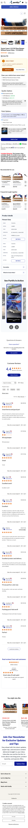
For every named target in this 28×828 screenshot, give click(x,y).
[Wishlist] (22, 2)
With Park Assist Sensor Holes (10, 80)
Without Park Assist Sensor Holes (11, 77)
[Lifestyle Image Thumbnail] (11, 42)
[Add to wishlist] (24, 13)
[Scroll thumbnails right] (26, 42)
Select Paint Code (7, 122)
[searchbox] (8, 382)
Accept (13, 816)
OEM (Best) (8, 98)
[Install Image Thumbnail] (17, 42)
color (4, 389)
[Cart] (26, 2)
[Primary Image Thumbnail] (4, 42)
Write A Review (14, 375)
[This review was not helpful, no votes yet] (24, 425)
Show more (5, 393)
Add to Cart (14, 139)
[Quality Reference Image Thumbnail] (24, 42)
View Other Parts (20, 69)
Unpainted (5, 120)
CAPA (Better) (8, 95)
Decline (13, 820)
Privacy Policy (21, 812)
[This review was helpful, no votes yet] (21, 425)
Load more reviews (14, 649)
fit (7, 389)
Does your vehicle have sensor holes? (13, 75)
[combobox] (20, 396)
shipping (13, 389)
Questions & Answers (14, 340)
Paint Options (6, 111)
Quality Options (6, 91)
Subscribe (21, 764)
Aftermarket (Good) (7, 93)
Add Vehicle (8, 69)
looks (18, 389)
